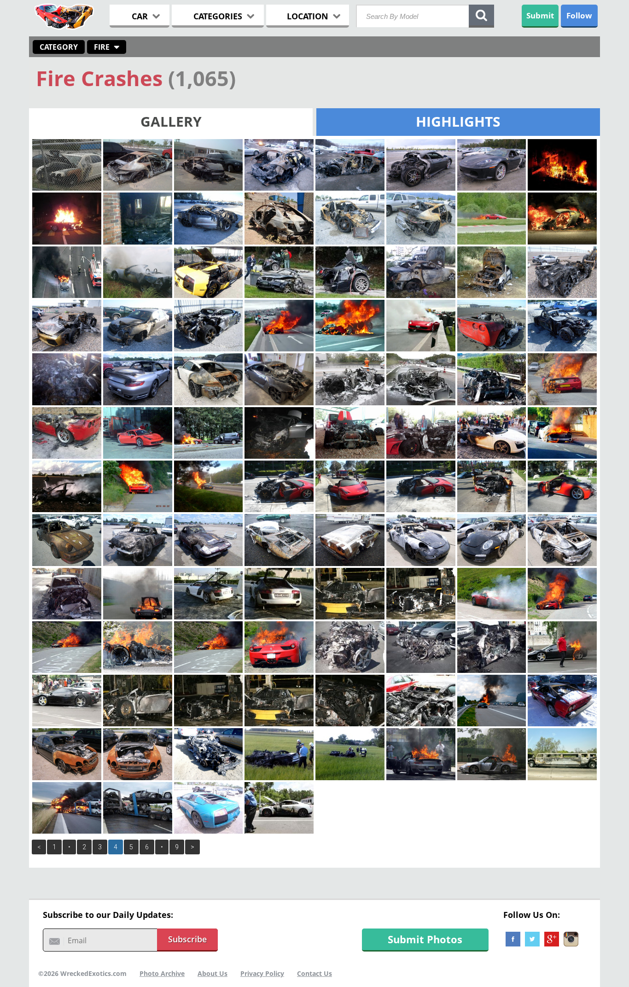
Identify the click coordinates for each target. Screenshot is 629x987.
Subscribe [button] (187, 939)
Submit (540, 15)
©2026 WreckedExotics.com (82, 973)
